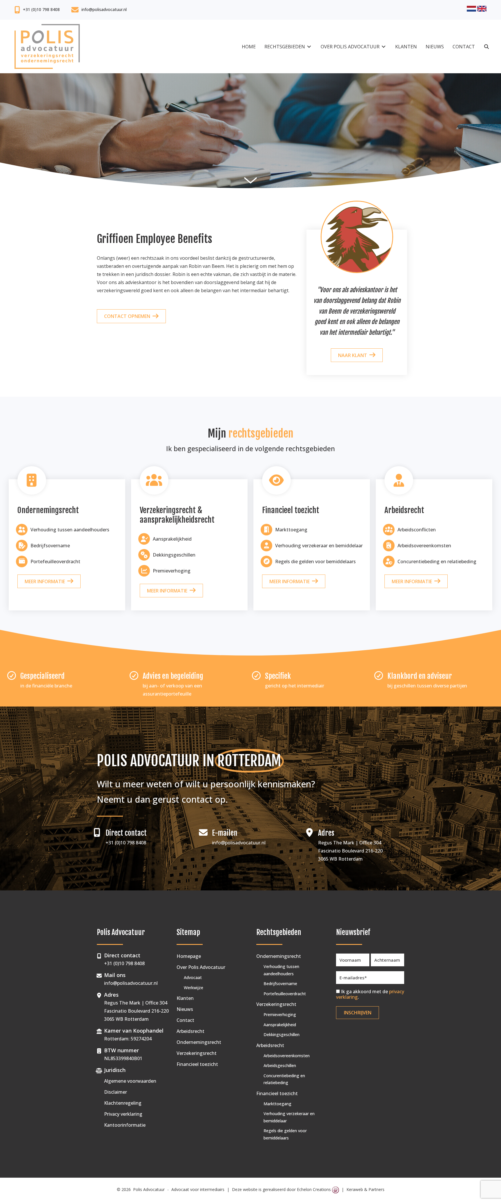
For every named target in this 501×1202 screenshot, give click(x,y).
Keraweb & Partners (365, 1189)
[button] (486, 47)
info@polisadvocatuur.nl (104, 9)
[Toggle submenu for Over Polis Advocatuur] (383, 46)
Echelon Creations (314, 1189)
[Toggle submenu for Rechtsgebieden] (309, 46)
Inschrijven (357, 1012)
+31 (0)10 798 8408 (41, 9)
